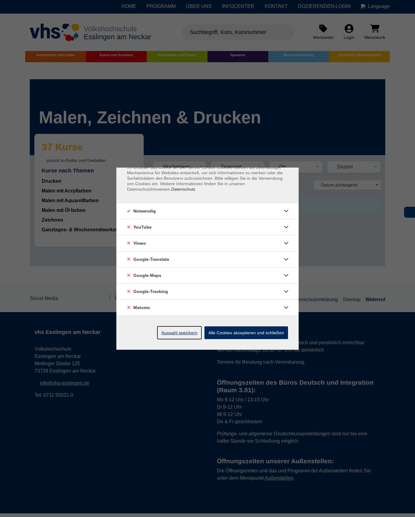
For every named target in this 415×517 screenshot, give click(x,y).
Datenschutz (183, 189)
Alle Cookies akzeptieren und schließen (246, 332)
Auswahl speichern (179, 332)
